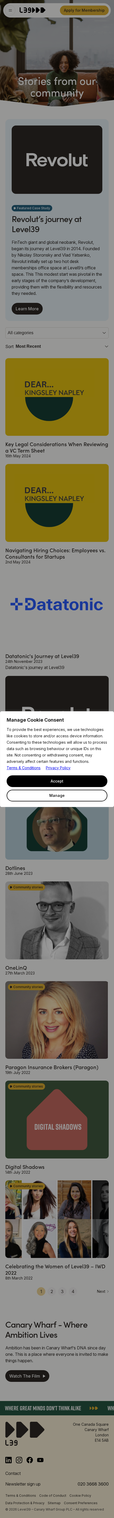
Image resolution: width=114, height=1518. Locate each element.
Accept (57, 781)
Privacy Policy (58, 768)
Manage (57, 795)
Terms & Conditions (24, 768)
